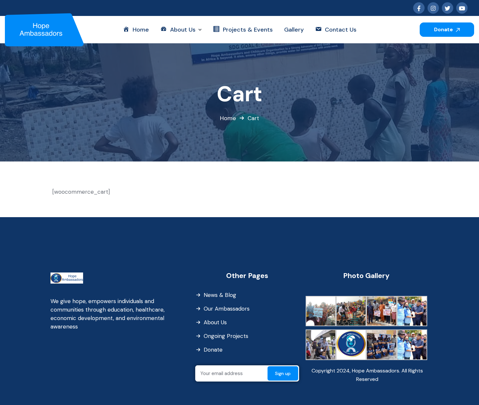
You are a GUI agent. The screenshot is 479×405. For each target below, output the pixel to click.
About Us (215, 322)
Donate (444, 29)
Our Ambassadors (227, 308)
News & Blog (220, 295)
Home (228, 118)
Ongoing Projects (226, 336)
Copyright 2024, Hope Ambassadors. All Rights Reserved (367, 375)
